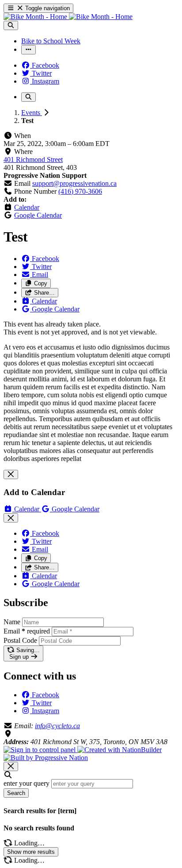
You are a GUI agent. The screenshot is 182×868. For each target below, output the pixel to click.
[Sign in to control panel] (40, 749)
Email (27, 631)
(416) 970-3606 (80, 191)
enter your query (26, 783)
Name (12, 622)
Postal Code (20, 640)
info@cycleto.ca (57, 726)
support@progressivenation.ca (74, 183)
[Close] (11, 474)
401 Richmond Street (33, 159)
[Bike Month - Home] (68, 16)
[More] (28, 49)
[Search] (11, 25)
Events (31, 112)
